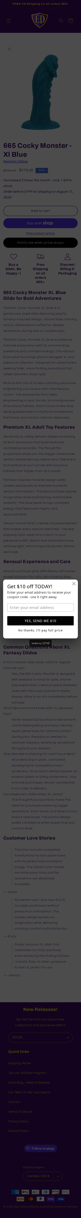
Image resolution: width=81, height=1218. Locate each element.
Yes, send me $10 (40, 621)
